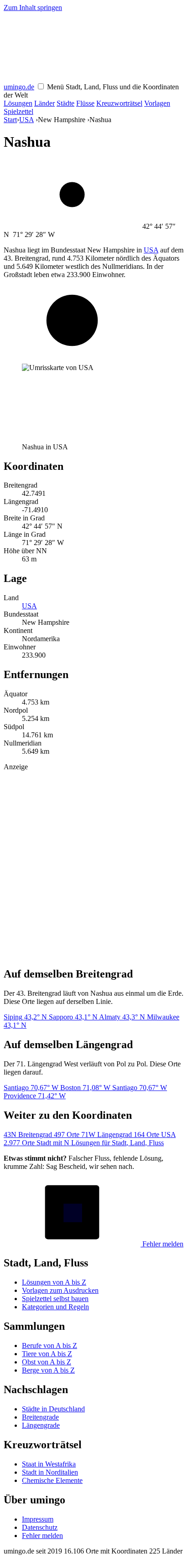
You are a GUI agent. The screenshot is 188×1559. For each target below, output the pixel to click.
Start (10, 119)
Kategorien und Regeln (55, 1307)
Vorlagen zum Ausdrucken (60, 1290)
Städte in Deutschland (53, 1409)
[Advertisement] (94, 865)
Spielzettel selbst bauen (55, 1298)
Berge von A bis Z (48, 1370)
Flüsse (85, 103)
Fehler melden (162, 1244)
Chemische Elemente (52, 1480)
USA (26, 119)
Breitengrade (40, 1417)
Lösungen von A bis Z (54, 1282)
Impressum (37, 1519)
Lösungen (18, 103)
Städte (65, 103)
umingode (19, 87)
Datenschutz (39, 1527)
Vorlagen (157, 103)
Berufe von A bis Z (49, 1345)
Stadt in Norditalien (50, 1472)
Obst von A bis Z (46, 1362)
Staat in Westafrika (49, 1464)
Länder (44, 103)
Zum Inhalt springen (33, 7)
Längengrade (41, 1425)
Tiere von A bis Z (47, 1354)
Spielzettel (18, 111)
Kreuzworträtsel (119, 103)
